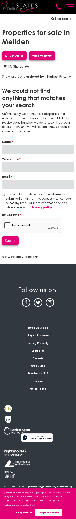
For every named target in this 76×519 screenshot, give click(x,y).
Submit (10, 240)
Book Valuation (38, 327)
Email (6, 177)
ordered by (35, 76)
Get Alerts (16, 55)
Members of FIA (38, 373)
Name (6, 142)
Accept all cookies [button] (49, 512)
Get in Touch (38, 388)
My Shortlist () (18, 66)
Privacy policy (41, 207)
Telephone (10, 159)
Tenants (38, 358)
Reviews (38, 381)
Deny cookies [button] (24, 512)
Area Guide (38, 365)
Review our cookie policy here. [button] (19, 505)
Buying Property (38, 335)
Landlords (38, 350)
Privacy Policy (35, 487)
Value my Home (42, 55)
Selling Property (38, 343)
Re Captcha (10, 214)
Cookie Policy (49, 487)
